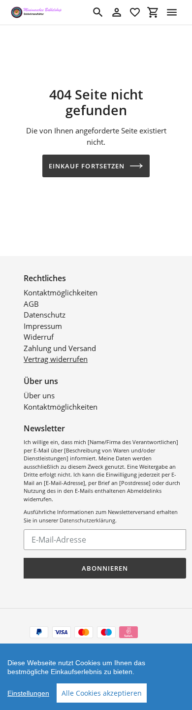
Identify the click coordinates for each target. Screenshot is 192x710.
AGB (31, 304)
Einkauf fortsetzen (87, 165)
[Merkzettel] (135, 12)
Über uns (39, 395)
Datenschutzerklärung (87, 520)
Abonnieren (105, 568)
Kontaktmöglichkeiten (60, 292)
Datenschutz (44, 315)
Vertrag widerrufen (56, 359)
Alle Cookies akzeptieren (102, 693)
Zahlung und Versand (60, 348)
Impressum (43, 326)
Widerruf (39, 337)
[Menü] (171, 12)
